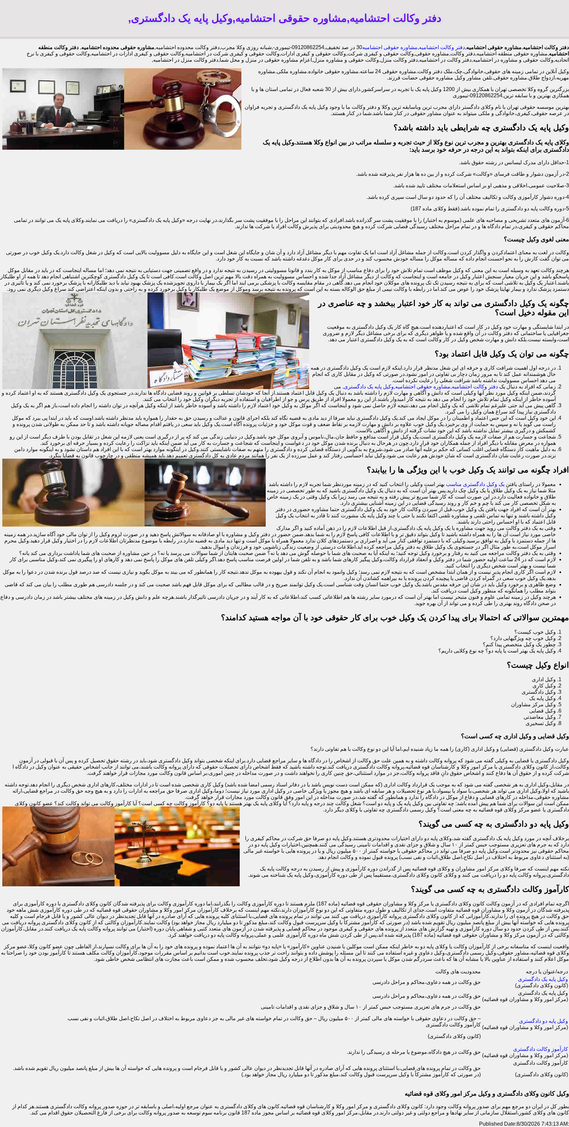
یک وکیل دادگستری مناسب (475, 484)
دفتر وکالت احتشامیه (442, 47)
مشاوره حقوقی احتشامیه (390, 47)
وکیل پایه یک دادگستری (543, 979)
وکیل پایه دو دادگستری (543, 1021)
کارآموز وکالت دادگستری (540, 1049)
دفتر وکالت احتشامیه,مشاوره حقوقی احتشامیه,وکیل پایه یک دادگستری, (420, 386)
